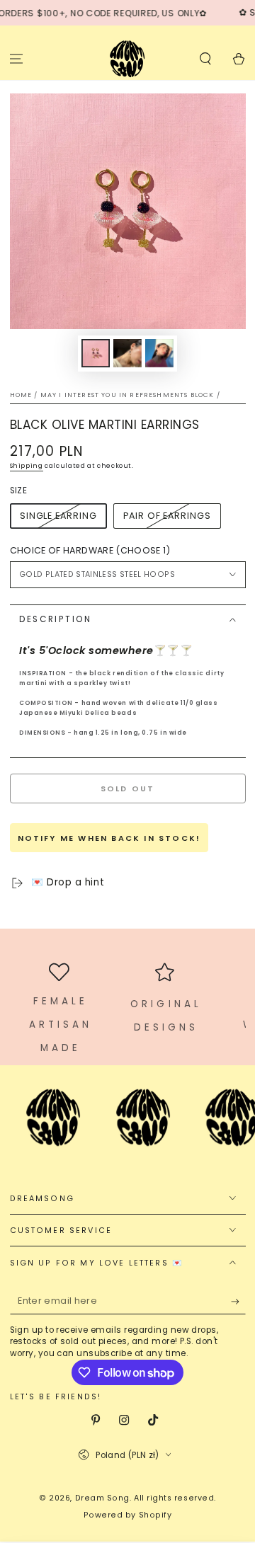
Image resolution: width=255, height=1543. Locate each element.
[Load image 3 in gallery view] (159, 353)
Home (21, 395)
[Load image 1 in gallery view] (95, 353)
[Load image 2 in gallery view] (127, 353)
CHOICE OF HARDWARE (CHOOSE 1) (90, 550)
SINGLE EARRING (58, 516)
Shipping (26, 465)
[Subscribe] (238, 1301)
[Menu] (16, 58)
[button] (205, 58)
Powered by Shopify (128, 1515)
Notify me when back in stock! (109, 838)
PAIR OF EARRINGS (166, 516)
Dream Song (102, 1498)
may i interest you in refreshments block (127, 395)
